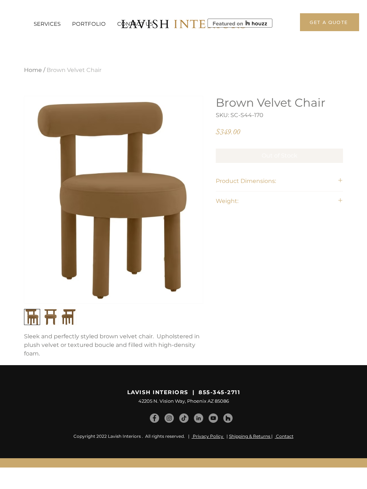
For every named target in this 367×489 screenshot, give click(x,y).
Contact (284, 436)
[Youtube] (213, 418)
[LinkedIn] (198, 418)
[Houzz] (228, 418)
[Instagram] (169, 418)
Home (33, 70)
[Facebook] (154, 418)
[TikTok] (184, 418)
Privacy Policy (208, 436)
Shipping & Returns (249, 436)
